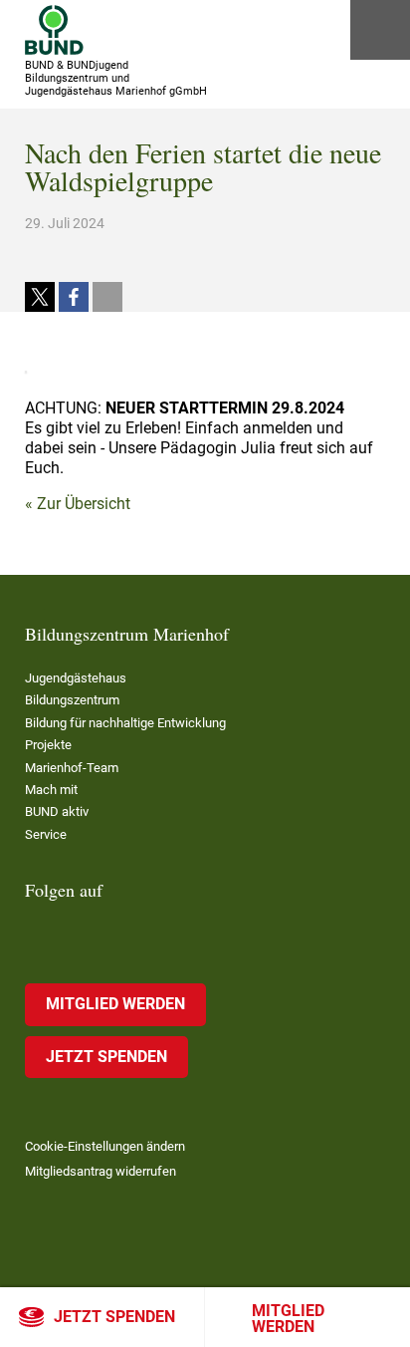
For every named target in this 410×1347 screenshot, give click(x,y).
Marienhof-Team (71, 767)
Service (46, 834)
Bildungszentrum (72, 699)
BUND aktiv (57, 811)
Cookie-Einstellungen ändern (105, 1146)
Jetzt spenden (114, 1316)
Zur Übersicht (83, 503)
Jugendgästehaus (75, 678)
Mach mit (51, 789)
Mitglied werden (288, 1318)
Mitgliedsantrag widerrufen (100, 1171)
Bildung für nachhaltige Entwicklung (125, 722)
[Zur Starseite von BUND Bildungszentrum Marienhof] (54, 30)
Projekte (48, 744)
